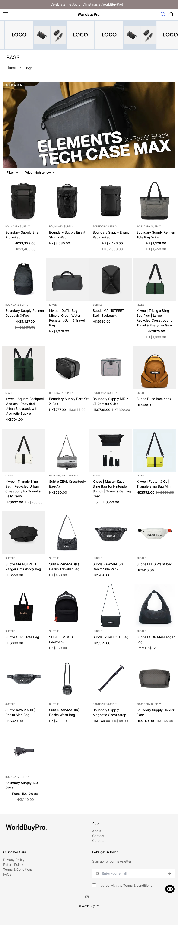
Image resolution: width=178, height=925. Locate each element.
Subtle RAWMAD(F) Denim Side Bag (20, 712)
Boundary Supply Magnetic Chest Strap (109, 712)
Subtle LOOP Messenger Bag (156, 639)
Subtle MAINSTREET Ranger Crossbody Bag (23, 566)
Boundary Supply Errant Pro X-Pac (23, 234)
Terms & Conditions (17, 869)
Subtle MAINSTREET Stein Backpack (108, 313)
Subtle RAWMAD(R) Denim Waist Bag (64, 712)
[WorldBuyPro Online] (89, 14)
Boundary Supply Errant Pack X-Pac (111, 234)
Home (11, 67)
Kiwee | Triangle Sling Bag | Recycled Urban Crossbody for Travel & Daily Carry (23, 488)
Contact (98, 836)
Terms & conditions (137, 885)
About (96, 831)
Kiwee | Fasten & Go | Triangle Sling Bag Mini (154, 483)
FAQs (7, 874)
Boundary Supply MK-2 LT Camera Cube (110, 401)
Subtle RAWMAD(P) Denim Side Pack (108, 566)
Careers (98, 841)
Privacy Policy (14, 860)
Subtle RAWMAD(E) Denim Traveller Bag (64, 566)
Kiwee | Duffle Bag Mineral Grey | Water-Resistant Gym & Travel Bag (67, 318)
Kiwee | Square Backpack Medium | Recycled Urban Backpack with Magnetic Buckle (25, 406)
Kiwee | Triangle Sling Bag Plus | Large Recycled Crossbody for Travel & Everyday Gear (155, 318)
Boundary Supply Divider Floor (155, 712)
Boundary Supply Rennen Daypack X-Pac (24, 313)
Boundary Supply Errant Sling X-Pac (67, 234)
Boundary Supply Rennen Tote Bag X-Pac (156, 234)
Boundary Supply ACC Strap (22, 785)
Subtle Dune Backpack (154, 399)
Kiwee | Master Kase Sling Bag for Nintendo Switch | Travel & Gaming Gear (112, 488)
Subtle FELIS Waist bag (154, 564)
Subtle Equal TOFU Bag (110, 637)
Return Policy (13, 864)
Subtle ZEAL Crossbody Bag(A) (67, 483)
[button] (171, 14)
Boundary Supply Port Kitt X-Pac (69, 401)
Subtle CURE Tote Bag (22, 637)
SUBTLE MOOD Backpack (61, 639)
